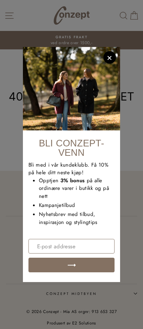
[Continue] (71, 265)
